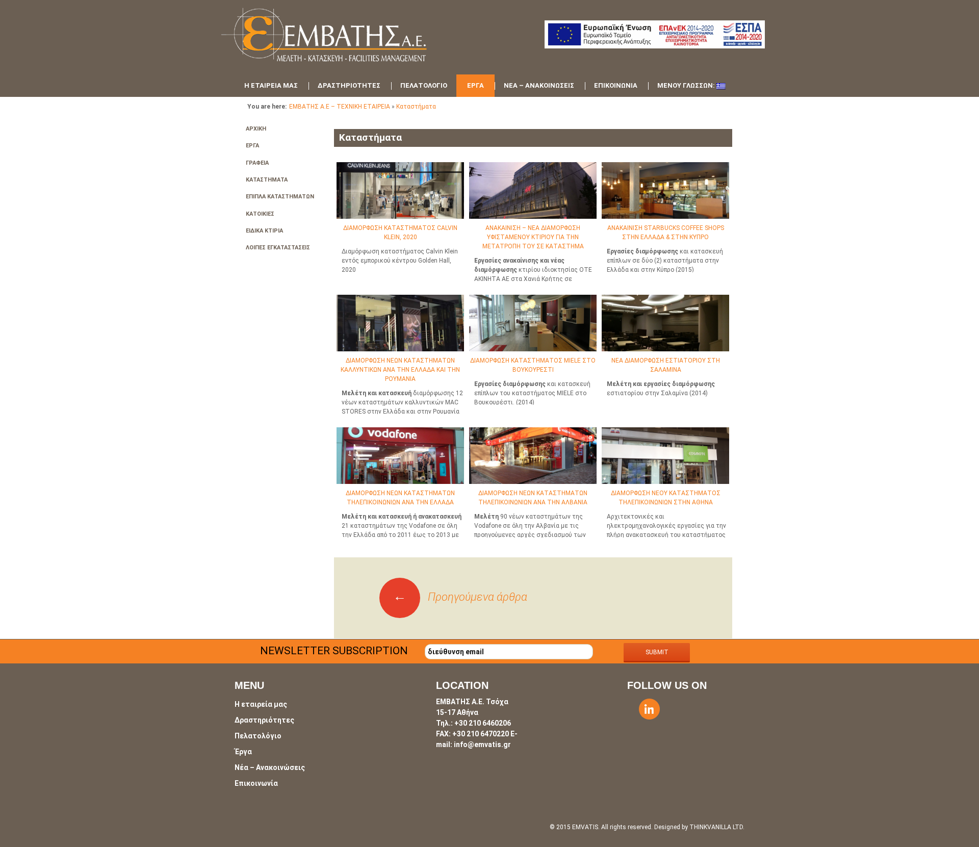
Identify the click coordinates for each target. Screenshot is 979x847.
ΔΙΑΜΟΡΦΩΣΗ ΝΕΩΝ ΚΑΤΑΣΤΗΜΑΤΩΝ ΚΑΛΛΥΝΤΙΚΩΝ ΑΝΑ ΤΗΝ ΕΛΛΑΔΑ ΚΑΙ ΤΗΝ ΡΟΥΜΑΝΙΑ (400, 369)
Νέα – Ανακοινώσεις (539, 85)
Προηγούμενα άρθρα (460, 597)
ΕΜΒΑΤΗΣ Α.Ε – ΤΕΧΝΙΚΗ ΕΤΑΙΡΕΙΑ (339, 106)
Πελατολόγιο (423, 85)
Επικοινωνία (615, 85)
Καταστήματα (416, 106)
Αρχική (256, 128)
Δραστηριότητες (349, 85)
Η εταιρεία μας (271, 85)
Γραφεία (257, 163)
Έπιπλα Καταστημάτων (280, 196)
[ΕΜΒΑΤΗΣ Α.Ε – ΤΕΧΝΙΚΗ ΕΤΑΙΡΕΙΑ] (341, 41)
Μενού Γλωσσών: (686, 85)
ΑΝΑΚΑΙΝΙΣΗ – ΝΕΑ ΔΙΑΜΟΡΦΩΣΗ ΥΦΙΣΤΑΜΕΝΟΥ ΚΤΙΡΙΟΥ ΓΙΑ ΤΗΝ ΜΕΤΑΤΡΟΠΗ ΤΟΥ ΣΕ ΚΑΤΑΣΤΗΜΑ (533, 237)
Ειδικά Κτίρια (264, 230)
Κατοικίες (260, 214)
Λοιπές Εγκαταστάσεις (278, 247)
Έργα (475, 85)
